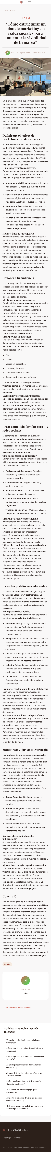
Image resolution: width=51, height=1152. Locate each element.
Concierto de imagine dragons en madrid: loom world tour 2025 (24, 1099)
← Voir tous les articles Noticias (16, 1007)
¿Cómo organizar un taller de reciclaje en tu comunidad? (24, 1049)
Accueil (5, 11)
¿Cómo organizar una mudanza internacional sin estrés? (25, 1057)
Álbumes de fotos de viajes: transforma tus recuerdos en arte (24, 1074)
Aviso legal (6, 1138)
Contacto (18, 1138)
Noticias (13, 11)
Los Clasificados (18, 1130)
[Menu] (29, 2)
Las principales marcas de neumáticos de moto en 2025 (23, 1066)
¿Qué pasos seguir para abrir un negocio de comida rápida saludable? (24, 1107)
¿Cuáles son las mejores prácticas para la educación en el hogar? (23, 1082)
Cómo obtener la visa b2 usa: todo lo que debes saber (23, 1041)
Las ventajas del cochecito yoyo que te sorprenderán (22, 1090)
